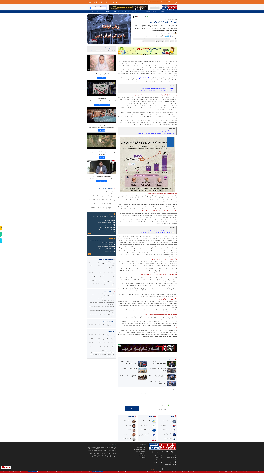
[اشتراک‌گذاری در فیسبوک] (170, 36)
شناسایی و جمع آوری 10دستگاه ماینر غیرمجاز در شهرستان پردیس (101, 352)
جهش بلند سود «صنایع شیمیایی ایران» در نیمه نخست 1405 (102, 298)
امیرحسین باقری (170, 33)
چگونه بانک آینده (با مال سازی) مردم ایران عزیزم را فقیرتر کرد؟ (160, 230)
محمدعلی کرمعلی (127, 434)
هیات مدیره (167, 41)
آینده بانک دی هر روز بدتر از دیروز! (130, 368)
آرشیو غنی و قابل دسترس (109, 224)
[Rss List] (94, 2)
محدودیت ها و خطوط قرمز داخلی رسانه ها (106, 246)
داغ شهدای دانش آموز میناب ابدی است (102, 73)
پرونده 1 (1, 228)
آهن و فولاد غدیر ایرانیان (146, 434)
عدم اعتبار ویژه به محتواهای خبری (108, 250)
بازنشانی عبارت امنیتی (162, 409)
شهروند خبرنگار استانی (164, 11)
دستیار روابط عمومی (115, 11)
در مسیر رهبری (102, 130)
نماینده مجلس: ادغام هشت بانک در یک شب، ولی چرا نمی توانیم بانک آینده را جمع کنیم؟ (154, 90)
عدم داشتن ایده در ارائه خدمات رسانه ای (106, 248)
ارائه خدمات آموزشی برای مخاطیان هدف (106, 227)
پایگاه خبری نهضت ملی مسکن (166, 429)
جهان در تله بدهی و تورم (109, 270)
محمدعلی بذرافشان (127, 420)
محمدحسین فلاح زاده (127, 438)
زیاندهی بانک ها (137, 39)
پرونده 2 (1, 234)
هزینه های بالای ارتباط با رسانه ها (108, 244)
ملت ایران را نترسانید (102, 98)
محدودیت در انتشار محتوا (109, 251)
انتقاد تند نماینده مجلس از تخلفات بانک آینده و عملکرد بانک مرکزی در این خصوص (156, 133)
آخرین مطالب (111, 331)
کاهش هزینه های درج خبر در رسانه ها (107, 231)
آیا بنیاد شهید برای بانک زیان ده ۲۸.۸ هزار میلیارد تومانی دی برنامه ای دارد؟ (157, 232)
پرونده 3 (1, 241)
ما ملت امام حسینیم (102, 77)
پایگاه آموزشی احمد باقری (167, 420)
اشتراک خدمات (106, 11)
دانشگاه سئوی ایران (168, 438)
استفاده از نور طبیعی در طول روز (108, 350)
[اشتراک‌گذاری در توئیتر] (168, 36)
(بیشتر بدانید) (93, 50)
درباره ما (98, 11)
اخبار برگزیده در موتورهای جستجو (106, 259)
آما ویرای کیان (153, 469)
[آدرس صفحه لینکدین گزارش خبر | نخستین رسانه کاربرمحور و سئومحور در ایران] (167, 452)
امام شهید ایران (102, 151)
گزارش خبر (173, 11)
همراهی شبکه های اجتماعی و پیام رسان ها (106, 222)
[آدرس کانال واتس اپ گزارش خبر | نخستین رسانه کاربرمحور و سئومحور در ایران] (157, 452)
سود (175, 41)
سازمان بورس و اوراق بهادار (146, 425)
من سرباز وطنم (102, 125)
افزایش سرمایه (160, 39)
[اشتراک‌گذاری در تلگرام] (166, 36)
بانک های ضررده (149, 39)
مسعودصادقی (128, 429)
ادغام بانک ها (167, 39)
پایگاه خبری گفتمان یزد (167, 434)
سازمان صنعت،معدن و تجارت (145, 429)
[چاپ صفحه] (136, 16)
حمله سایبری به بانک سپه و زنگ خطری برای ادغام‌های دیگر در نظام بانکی (158, 88)
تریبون (150, 439)
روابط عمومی (143, 39)
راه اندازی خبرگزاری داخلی (109, 220)
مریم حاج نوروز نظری (127, 425)
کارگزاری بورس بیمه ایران (146, 420)
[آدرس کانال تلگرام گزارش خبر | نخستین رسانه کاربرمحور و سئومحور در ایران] (162, 452)
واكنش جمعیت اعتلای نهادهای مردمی (101, 105)
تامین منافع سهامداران (160, 41)
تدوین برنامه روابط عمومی (136, 11)
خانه (176, 16)
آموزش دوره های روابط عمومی (151, 11)
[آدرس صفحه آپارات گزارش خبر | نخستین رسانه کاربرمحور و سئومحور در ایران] (152, 452)
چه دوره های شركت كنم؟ (102, 181)
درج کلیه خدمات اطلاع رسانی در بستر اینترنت (105, 229)
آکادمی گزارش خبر (125, 11)
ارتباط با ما (92, 11)
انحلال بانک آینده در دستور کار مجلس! (166, 131)
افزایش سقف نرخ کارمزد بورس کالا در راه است (105, 300)
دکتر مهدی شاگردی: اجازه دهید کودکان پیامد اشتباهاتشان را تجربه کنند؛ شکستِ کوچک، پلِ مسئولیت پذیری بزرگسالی (148, 1)
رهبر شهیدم (102, 157)
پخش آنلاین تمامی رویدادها (109, 225)
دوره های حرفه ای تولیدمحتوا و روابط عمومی (102, 176)
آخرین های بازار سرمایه (108, 291)
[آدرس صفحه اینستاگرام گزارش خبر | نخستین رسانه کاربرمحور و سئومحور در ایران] (172, 452)
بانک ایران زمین (145, 41)
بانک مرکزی (155, 39)
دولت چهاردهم (152, 41)
